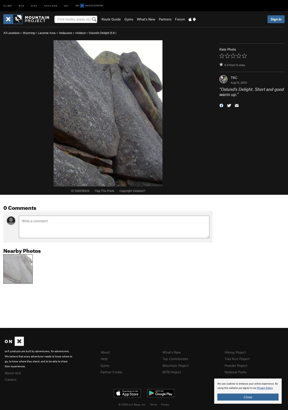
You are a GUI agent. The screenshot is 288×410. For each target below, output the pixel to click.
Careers (10, 379)
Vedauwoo (65, 33)
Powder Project (236, 365)
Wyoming (29, 33)
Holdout (80, 33)
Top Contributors (175, 359)
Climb (7, 5)
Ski (66, 5)
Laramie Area (47, 33)
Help (104, 359)
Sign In (276, 19)
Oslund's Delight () (102, 33)
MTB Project (171, 372)
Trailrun (50, 5)
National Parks (236, 372)
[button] (221, 105)
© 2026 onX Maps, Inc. (132, 404)
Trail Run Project (237, 359)
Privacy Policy (265, 388)
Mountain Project (175, 365)
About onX (13, 373)
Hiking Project (235, 352)
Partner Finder (111, 372)
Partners (165, 19)
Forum (180, 19)
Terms (153, 404)
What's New (146, 19)
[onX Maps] (14, 345)
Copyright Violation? (132, 191)
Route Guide (111, 19)
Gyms (128, 19)
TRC (234, 78)
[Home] (28, 19)
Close (248, 397)
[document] (248, 391)
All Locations (11, 33)
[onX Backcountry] (89, 6)
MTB (21, 5)
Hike (34, 5)
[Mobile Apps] (192, 19)
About (105, 352)
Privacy (165, 404)
